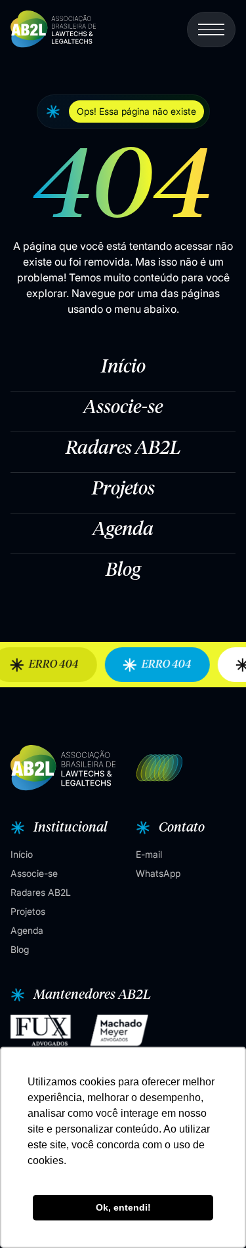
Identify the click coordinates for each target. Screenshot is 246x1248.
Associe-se (123, 408)
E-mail (149, 854)
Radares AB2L (123, 448)
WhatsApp (158, 873)
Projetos (123, 489)
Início (123, 367)
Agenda (123, 530)
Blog (123, 570)
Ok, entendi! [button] (123, 1207)
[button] (123, 111)
